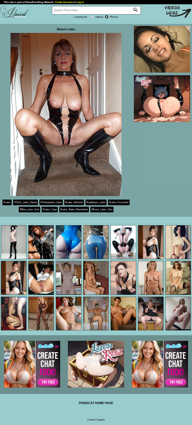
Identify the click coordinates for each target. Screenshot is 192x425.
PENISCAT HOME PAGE (96, 403)
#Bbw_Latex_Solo (29, 209)
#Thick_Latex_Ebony (25, 202)
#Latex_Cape (50, 209)
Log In (80, 2)
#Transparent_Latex (51, 202)
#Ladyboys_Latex (96, 202)
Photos (114, 16)
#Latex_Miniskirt (74, 202)
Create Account (64, 2)
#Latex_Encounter (119, 202)
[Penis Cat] (14, 17)
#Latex (7, 202)
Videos (99, 16)
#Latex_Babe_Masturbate (74, 209)
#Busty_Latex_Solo (101, 209)
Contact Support (96, 419)
